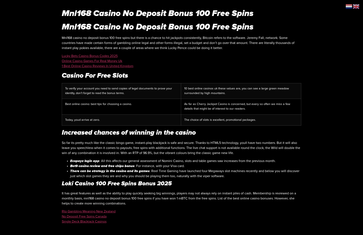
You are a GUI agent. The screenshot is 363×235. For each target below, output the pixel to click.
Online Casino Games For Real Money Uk (92, 61)
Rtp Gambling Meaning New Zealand (89, 211)
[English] (356, 6)
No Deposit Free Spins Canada (84, 216)
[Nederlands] (349, 6)
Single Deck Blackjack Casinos (84, 221)
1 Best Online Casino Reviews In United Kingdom (97, 66)
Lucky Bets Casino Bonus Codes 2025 (90, 56)
